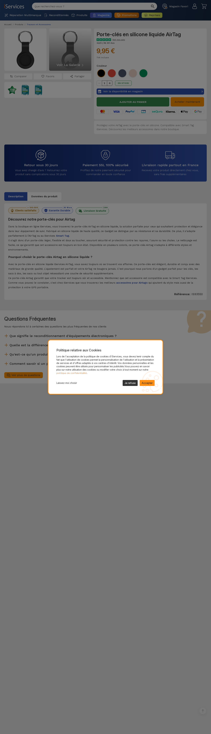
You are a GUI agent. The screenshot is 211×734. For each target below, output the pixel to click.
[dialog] (105, 367)
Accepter (147, 383)
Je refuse (130, 383)
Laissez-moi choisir (66, 382)
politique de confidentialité (71, 373)
